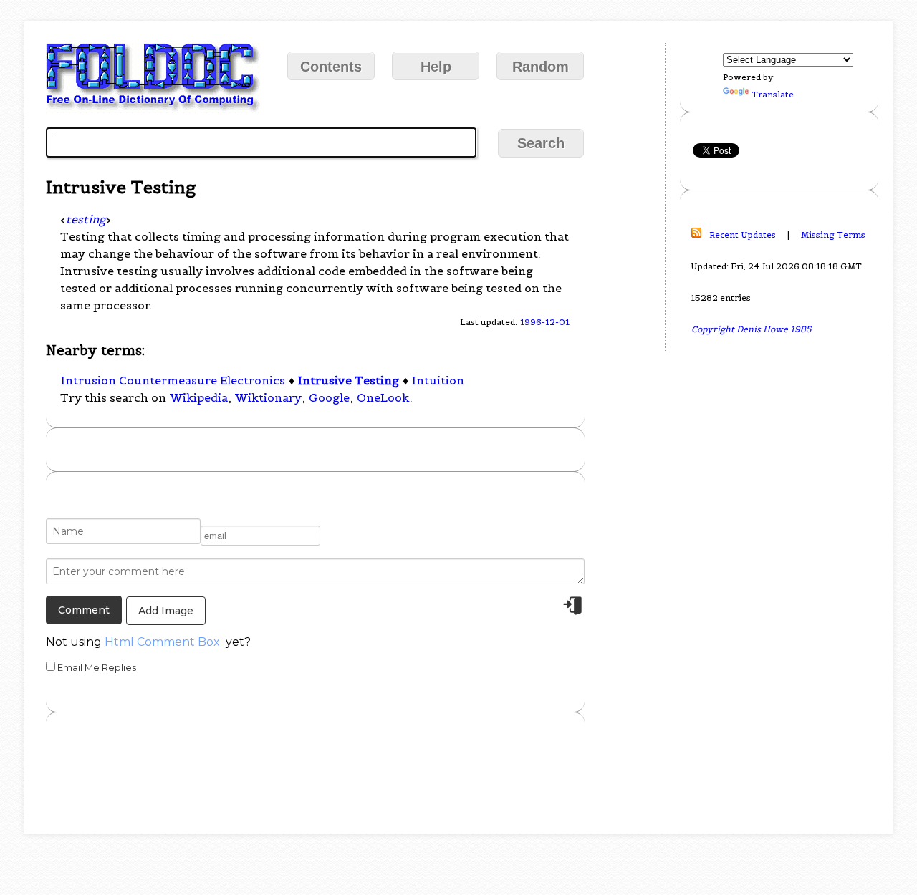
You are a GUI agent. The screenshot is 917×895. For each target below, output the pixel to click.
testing (85, 219)
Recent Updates (742, 234)
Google (329, 397)
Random (540, 66)
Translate (773, 94)
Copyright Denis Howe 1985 (751, 329)
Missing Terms (833, 234)
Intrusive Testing (348, 380)
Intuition (438, 380)
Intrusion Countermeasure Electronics (173, 380)
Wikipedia (199, 397)
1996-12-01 (545, 321)
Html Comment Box (162, 642)
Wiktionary (268, 397)
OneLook (383, 397)
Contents (331, 66)
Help (436, 66)
